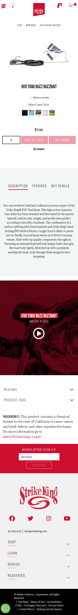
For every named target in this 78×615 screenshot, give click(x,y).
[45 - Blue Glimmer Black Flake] (32, 112)
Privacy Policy (56, 605)
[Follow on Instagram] (48, 518)
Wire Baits (31, 25)
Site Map (23, 601)
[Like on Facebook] (11, 518)
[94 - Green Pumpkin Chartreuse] (52, 112)
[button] (3, 5)
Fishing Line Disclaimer (49, 609)
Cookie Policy (26, 609)
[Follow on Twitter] (29, 518)
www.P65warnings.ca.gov (22, 437)
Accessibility (54, 601)
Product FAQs (15, 400)
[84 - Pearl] (45, 112)
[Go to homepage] (39, 9)
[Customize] (5, 608)
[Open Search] (13, 5)
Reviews (10, 389)
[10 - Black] (25, 112)
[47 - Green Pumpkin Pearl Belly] (38, 112)
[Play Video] (39, 333)
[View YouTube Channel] (66, 518)
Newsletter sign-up (39, 449)
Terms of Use (37, 601)
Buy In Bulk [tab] (60, 186)
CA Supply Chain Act (35, 605)
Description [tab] (18, 186)
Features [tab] (39, 186)
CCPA (18, 605)
